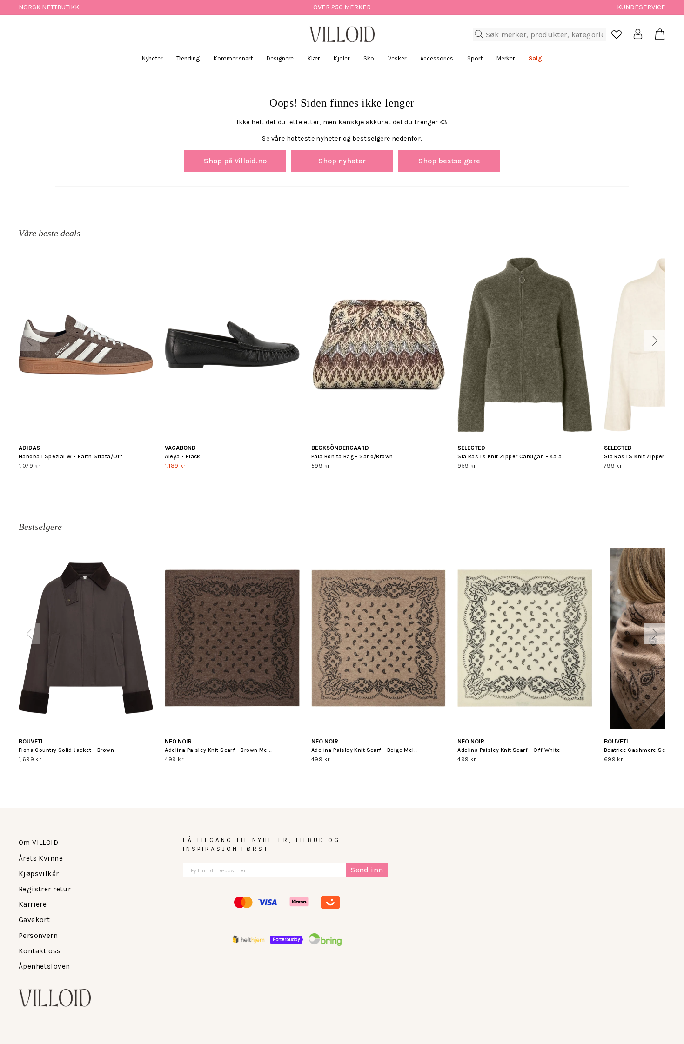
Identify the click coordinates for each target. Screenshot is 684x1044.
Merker (505, 58)
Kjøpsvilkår (39, 874)
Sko (368, 58)
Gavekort (34, 920)
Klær (314, 58)
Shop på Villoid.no (235, 160)
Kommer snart (233, 58)
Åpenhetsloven (44, 966)
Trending (188, 58)
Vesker (397, 58)
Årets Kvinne (41, 858)
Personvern (38, 935)
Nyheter (152, 58)
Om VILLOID (38, 842)
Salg (535, 58)
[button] (29, 340)
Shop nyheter (342, 160)
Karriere (33, 904)
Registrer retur (45, 889)
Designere (280, 58)
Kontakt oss (40, 951)
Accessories (436, 58)
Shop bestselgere (449, 160)
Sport (475, 58)
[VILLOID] (342, 34)
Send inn (367, 869)
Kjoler (341, 58)
